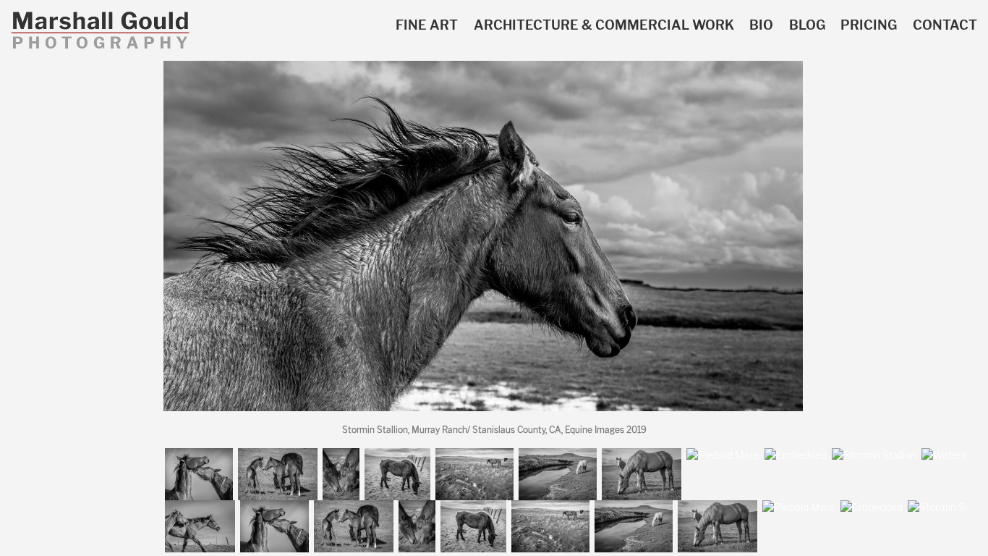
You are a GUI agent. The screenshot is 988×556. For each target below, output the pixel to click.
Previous (20, 244)
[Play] (63, 455)
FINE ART (427, 25)
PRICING (868, 25)
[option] (483, 241)
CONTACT (945, 25)
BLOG (807, 25)
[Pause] (79, 455)
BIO (761, 25)
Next (960, 244)
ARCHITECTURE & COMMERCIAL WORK (604, 25)
